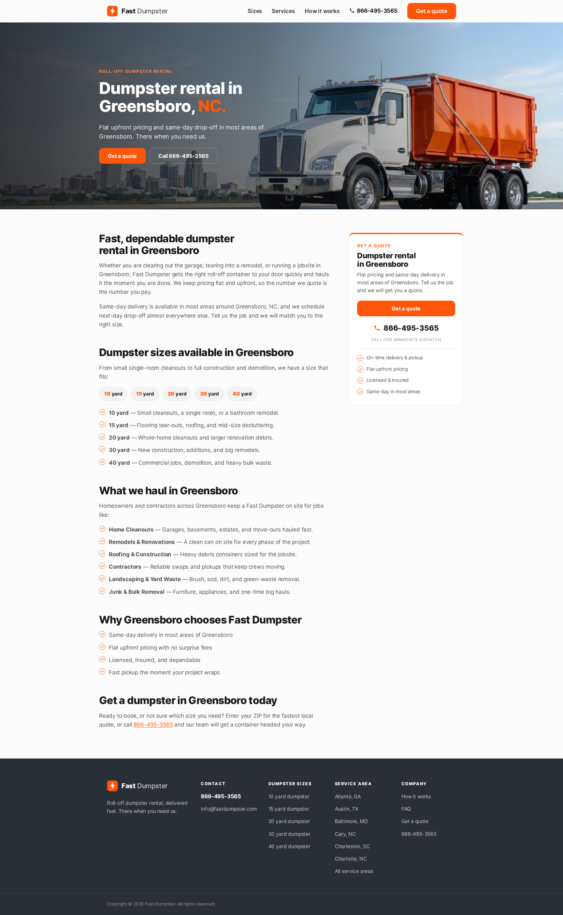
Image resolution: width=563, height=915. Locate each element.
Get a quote (431, 11)
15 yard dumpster (288, 809)
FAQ (406, 809)
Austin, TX (346, 809)
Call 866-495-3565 (183, 156)
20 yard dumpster (289, 821)
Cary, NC (345, 834)
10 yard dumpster (289, 796)
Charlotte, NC (351, 859)
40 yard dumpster (289, 846)
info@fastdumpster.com (228, 809)
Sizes (255, 11)
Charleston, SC (352, 846)
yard (113, 394)
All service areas (354, 871)
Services (283, 11)
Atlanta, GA (348, 796)
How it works (322, 11)
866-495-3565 (377, 10)
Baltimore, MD (351, 821)
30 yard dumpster (289, 834)
